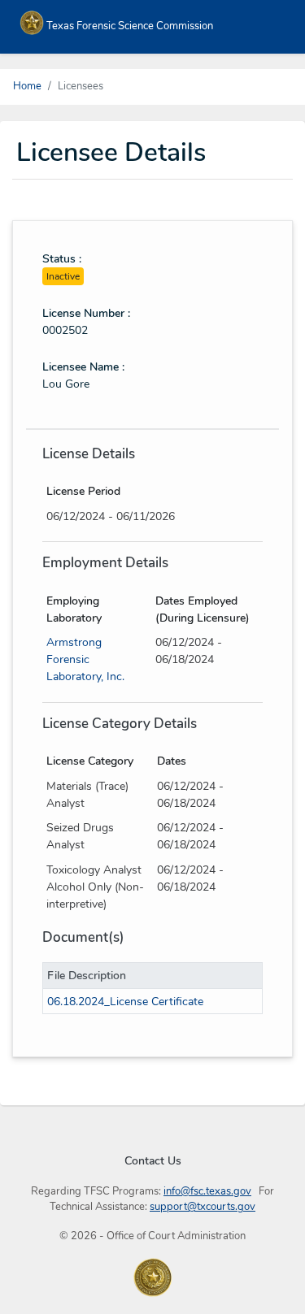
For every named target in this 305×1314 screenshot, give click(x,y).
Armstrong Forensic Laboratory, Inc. (85, 659)
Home (27, 86)
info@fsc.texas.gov (207, 1191)
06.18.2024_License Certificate (125, 1001)
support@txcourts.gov (202, 1206)
